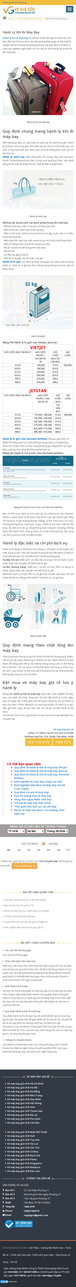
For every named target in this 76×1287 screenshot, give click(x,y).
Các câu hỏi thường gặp (17, 950)
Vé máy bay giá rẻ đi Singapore (24, 1163)
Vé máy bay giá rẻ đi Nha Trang (24, 1095)
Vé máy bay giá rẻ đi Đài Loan (23, 1171)
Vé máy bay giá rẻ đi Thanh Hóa (24, 1111)
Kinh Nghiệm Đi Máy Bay (29, 18)
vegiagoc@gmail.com (36, 1215)
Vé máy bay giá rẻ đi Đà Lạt (22, 1114)
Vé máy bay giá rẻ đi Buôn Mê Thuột (27, 1132)
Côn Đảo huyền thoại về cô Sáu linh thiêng (25, 899)
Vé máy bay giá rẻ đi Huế (20, 1135)
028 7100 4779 (38, 742)
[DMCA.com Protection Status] (9, 1281)
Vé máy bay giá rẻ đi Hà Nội (22, 1087)
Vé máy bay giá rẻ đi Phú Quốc (24, 1118)
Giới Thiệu (34, 1247)
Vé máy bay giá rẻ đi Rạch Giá (23, 1155)
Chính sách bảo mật (21, 1254)
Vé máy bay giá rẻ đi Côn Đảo (23, 1122)
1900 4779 (63, 742)
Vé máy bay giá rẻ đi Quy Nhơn (24, 1099)
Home (11, 18)
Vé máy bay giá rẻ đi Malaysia (23, 1167)
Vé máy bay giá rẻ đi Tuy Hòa (23, 1139)
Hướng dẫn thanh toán (52, 1247)
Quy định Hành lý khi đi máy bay (22, 1011)
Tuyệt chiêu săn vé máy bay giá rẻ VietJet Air (26, 921)
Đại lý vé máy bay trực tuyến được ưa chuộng (26, 910)
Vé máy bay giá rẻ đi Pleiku (22, 1159)
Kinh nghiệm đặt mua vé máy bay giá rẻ (23, 927)
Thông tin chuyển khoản (18, 1039)
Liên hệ (13, 1262)
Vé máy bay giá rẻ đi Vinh (21, 1107)
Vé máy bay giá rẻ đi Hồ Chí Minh (25, 1083)
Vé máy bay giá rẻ (63, 729)
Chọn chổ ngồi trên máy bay (20, 961)
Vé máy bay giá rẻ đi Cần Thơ (23, 1147)
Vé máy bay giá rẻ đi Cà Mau (22, 1151)
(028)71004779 (31, 1210)
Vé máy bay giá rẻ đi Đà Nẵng (23, 1091)
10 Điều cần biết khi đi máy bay (19, 916)
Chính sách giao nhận (43, 1254)
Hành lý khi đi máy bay (21, 32)
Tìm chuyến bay (23, 866)
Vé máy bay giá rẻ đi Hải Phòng (24, 1103)
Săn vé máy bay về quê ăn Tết (19, 905)
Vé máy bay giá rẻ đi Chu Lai (22, 1143)
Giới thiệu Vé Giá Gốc (16, 986)
